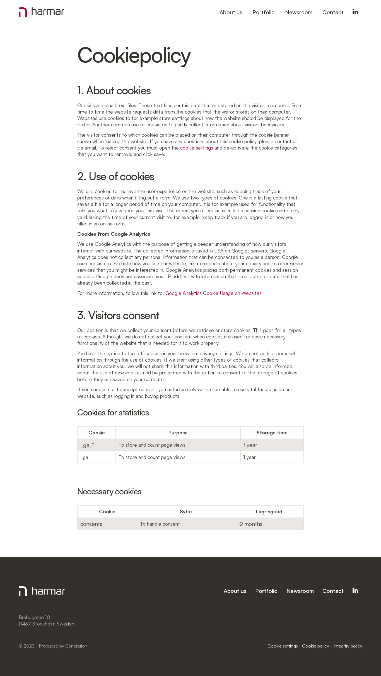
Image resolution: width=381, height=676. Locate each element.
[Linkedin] (355, 12)
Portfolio (263, 12)
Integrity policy (348, 646)
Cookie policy (315, 646)
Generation (76, 646)
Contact (333, 12)
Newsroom (298, 12)
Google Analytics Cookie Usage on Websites (213, 293)
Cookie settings (282, 646)
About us (231, 12)
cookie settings (196, 148)
